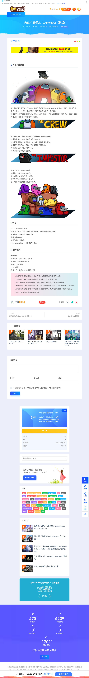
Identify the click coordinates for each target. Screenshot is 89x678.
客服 (85, 488)
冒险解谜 (44, 499)
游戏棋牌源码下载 (27, 508)
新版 (24, 505)
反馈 (85, 496)
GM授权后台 (52, 493)
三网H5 (61, 496)
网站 (59, 378)
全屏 (85, 502)
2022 (24, 493)
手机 (50, 502)
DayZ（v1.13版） (74, 316)
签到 (85, 481)
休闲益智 (37, 499)
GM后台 (45, 493)
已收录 (65, 26)
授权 (54, 502)
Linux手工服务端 (32, 496)
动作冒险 (51, 499)
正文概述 (15, 41)
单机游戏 (63, 499)
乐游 (32, 499)
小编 (17, 302)
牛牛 (46, 508)
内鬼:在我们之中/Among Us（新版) (30, 292)
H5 (58, 493)
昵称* (12, 378)
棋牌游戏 (39, 505)
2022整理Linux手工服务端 (34, 493)
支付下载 (44, 430)
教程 (59, 502)
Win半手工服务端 (42, 496)
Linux (24, 496)
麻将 (43, 511)
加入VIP (44, 657)
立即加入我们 (61, 3)
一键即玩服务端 (52, 496)
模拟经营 (62, 505)
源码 (41, 508)
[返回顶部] (85, 514)
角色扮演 (31, 511)
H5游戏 (63, 493)
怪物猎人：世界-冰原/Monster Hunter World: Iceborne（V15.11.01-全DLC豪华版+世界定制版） (50, 549)
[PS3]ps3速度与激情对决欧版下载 (46, 566)
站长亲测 (51, 508)
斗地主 (64, 502)
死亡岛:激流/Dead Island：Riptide (20, 316)
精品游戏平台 (16, 14)
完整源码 (34, 502)
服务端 (33, 505)
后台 (24, 502)
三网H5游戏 (25, 499)
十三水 (57, 499)
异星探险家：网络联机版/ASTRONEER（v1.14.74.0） (72, 343)
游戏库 (17, 292)
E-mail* (36, 378)
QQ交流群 (30, 477)
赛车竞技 (37, 511)
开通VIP (48, 674)
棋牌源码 (55, 505)
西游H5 (24, 511)
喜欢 (42, 302)
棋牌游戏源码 (47, 505)
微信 (45, 502)
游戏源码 (36, 508)
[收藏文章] (67, 302)
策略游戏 (58, 508)
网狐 (64, 508)
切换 (85, 509)
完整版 (40, 502)
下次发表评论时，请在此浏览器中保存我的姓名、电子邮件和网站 (37, 388)
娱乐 (28, 502)
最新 (28, 505)
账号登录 (64, 674)
